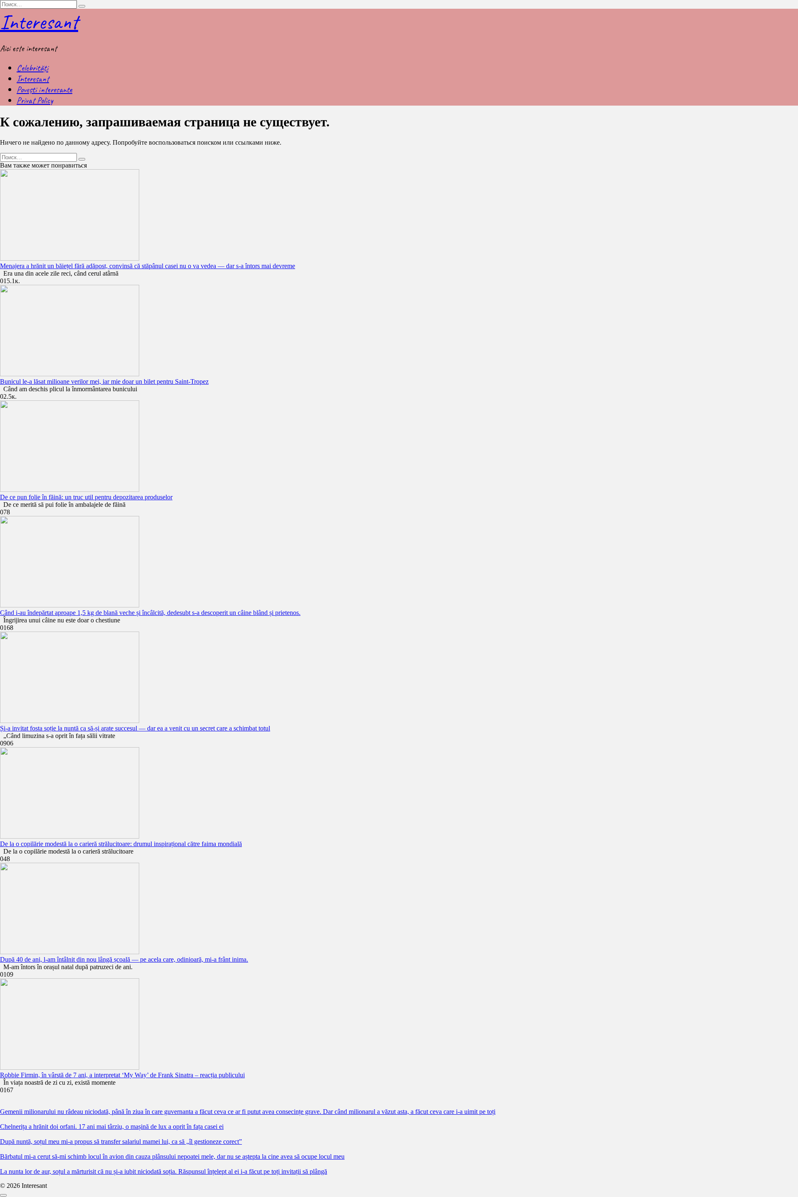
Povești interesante (44, 89)
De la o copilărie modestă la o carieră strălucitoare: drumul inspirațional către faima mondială (121, 843)
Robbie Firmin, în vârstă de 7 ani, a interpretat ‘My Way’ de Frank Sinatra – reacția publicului (122, 1075)
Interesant (39, 22)
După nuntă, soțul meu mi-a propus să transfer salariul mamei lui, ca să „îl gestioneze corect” (121, 1141)
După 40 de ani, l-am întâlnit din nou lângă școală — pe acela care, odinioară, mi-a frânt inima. (124, 959)
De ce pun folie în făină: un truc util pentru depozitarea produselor (86, 497)
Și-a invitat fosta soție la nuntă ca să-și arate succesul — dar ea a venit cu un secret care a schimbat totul (135, 728)
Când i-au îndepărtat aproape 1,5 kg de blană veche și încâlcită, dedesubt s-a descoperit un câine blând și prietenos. (150, 612)
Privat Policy (35, 100)
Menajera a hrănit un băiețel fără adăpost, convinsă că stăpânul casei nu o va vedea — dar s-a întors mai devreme (147, 265)
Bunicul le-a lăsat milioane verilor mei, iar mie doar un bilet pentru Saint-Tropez (104, 381)
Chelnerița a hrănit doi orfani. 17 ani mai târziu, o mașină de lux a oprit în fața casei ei (112, 1126)
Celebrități (32, 67)
